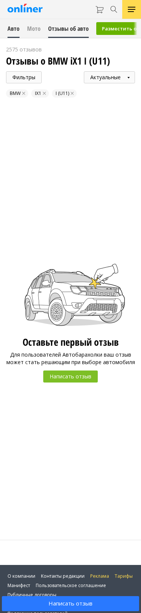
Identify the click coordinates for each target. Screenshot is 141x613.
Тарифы (124, 576)
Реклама (99, 576)
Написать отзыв (70, 603)
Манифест (19, 585)
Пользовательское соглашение (71, 585)
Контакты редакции (63, 576)
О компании (21, 576)
